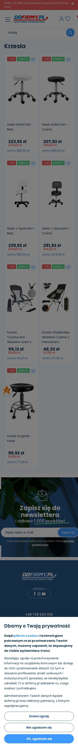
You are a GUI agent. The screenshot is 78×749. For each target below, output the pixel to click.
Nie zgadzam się (39, 727)
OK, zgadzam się (39, 739)
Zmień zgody (39, 716)
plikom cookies (26, 636)
